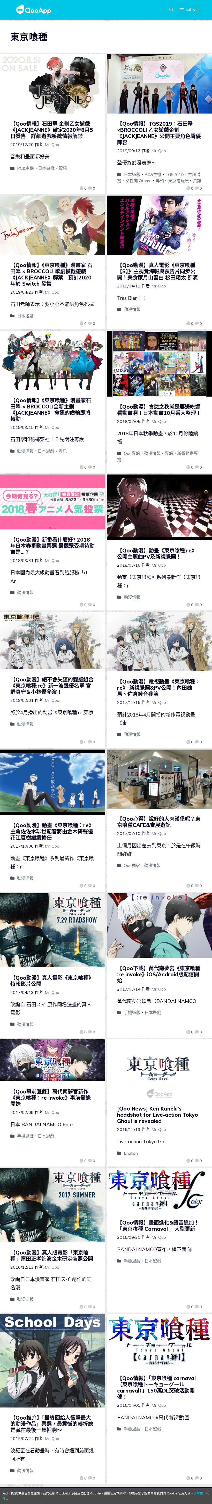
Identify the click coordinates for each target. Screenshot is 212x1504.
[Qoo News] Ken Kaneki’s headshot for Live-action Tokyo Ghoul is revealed (157, 1114)
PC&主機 (25, 168)
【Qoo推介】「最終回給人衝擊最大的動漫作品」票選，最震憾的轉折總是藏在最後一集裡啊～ (51, 1423)
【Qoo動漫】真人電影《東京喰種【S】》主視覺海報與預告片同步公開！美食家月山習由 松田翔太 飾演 (157, 271)
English (131, 1153)
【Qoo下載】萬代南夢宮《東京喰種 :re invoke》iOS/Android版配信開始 (158, 974)
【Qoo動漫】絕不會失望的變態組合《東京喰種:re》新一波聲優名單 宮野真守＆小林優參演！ (52, 685)
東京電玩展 (178, 180)
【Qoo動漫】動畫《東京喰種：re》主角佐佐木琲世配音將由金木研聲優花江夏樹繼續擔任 (52, 831)
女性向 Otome (138, 180)
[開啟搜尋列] (171, 10)
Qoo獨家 (132, 865)
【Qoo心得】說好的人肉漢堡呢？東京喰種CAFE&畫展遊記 (158, 822)
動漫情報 (132, 309)
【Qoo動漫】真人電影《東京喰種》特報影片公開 (52, 981)
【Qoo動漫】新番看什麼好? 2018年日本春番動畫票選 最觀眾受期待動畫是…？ (52, 545)
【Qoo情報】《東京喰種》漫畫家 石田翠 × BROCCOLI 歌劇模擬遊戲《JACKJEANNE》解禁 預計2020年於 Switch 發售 (51, 274)
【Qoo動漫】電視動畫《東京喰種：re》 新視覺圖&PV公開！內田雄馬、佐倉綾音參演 (158, 687)
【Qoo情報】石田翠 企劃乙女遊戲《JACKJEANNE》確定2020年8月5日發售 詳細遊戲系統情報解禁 (51, 129)
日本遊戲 (46, 168)
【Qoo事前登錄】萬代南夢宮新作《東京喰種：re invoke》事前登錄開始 (50, 1097)
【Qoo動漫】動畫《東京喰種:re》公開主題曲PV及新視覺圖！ (157, 553)
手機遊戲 (132, 1012)
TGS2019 (174, 174)
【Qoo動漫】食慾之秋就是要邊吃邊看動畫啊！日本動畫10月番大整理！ (159, 410)
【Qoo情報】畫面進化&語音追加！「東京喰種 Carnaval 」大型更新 (158, 1225)
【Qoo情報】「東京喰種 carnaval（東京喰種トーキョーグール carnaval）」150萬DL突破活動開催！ (156, 1387)
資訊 (63, 168)
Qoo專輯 (132, 453)
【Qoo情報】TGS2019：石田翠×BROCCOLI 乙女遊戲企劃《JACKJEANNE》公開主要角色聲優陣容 (159, 133)
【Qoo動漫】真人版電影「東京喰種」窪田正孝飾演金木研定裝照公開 (51, 1255)
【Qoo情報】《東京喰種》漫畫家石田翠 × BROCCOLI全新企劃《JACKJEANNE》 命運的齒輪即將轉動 (50, 409)
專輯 (160, 180)
